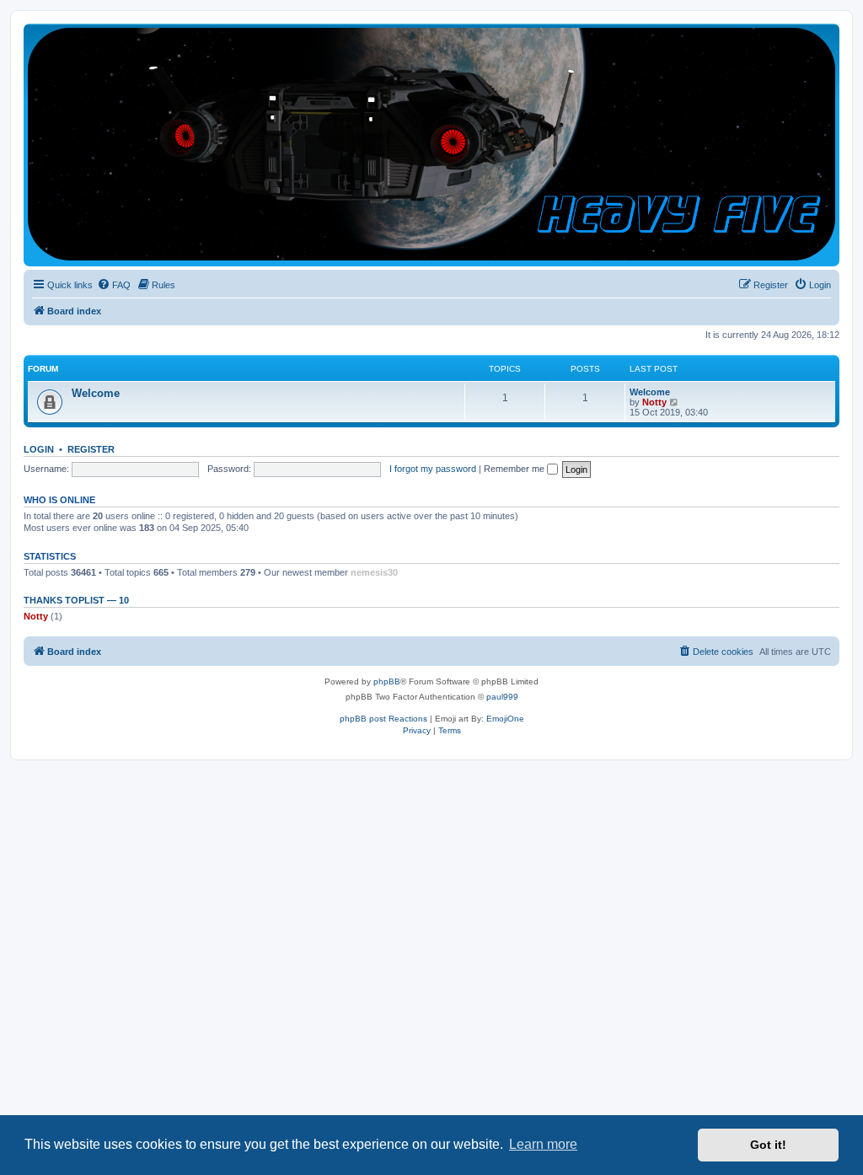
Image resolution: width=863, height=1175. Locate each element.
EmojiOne (505, 718)
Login (39, 449)
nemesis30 (374, 572)
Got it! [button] (768, 1144)
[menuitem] (114, 285)
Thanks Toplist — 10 (76, 600)
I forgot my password (432, 469)
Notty (654, 402)
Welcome (96, 393)
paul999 (502, 696)
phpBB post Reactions (383, 718)
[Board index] (431, 144)
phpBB (386, 681)
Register (91, 449)
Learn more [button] (543, 1144)
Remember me (515, 469)
